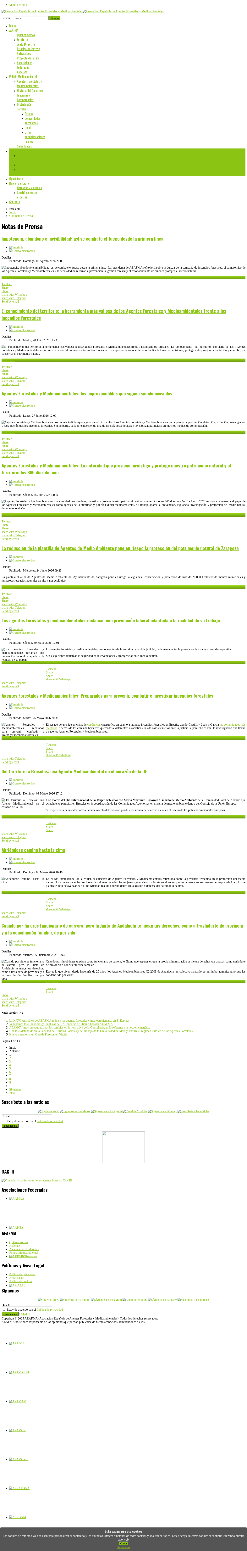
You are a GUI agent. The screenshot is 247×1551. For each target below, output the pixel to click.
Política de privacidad (50, 1121)
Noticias (22, 164)
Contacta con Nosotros (23, 1256)
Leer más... (8, 277)
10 (10, 1085)
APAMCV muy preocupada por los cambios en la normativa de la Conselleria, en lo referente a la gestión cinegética (79, 1027)
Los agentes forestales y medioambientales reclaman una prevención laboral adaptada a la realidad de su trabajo (111, 620)
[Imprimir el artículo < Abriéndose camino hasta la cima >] (16, 858)
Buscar (55, 18)
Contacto (14, 201)
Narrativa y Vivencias (29, 188)
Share (5, 287)
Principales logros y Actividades (28, 51)
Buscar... (7, 18)
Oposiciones (16, 178)
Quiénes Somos (26, 35)
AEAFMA (13, 30)
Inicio (12, 25)
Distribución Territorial (24, 106)
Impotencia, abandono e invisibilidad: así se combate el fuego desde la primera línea (82, 238)
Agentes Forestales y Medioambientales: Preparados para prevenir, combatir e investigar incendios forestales (107, 695)
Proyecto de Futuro (28, 58)
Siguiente (15, 1089)
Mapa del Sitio (18, 4)
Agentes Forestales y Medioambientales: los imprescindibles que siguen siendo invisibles (87, 393)
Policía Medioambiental (23, 76)
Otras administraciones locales (35, 137)
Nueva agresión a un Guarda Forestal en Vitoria (38, 1034)
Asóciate (22, 72)
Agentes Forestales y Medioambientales (29, 83)
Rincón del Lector (19, 183)
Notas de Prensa (26, 160)
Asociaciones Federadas (24, 65)
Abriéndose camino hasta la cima (33, 849)
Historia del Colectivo (30, 90)
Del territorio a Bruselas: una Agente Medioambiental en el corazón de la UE (74, 771)
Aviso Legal (16, 1277)
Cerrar (123, 1543)
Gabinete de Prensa (20, 150)
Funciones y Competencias (25, 97)
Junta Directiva (26, 44)
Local (28, 127)
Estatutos (22, 39)
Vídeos (21, 174)
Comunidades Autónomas (33, 120)
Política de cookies (20, 1281)
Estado (29, 113)
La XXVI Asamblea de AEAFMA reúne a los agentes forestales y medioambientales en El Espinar (69, 1020)
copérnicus (93, 724)
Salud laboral (24, 146)
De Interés (23, 169)
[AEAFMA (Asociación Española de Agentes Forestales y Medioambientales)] (83, 11)
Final (12, 1092)
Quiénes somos (18, 1242)
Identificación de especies (27, 194)
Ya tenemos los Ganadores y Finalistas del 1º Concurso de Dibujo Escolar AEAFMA (61, 1024)
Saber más (123, 1547)
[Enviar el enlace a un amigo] (22, 251)
